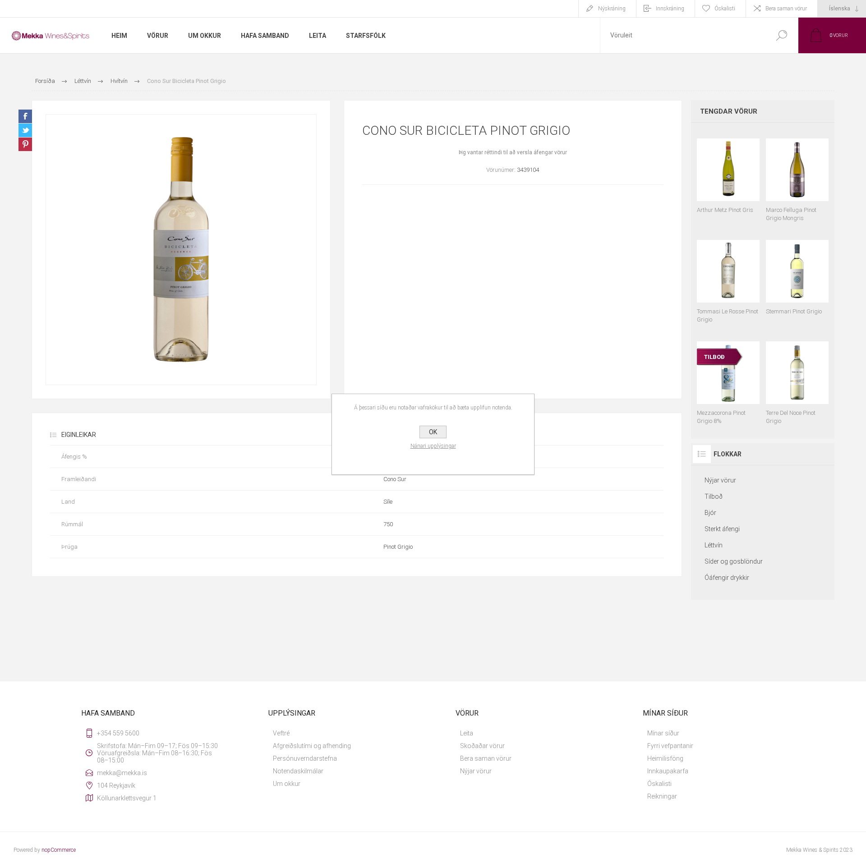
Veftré (281, 733)
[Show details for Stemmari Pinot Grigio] (797, 277)
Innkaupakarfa (667, 771)
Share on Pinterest (25, 144)
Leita (466, 733)
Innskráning (670, 8)
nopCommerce (58, 850)
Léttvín (714, 545)
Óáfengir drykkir (727, 577)
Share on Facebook (25, 116)
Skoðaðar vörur (482, 745)
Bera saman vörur (786, 8)
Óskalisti (659, 783)
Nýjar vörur (720, 480)
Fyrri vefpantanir (670, 745)
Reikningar (662, 796)
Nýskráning (612, 8)
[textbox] (682, 35)
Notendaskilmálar (298, 771)
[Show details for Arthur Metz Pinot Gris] (728, 175)
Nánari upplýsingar (433, 446)
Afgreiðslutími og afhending (312, 745)
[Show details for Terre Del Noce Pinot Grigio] (797, 378)
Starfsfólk (366, 35)
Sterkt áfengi (722, 529)
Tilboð (714, 496)
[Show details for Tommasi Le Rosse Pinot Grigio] (728, 277)
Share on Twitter (25, 130)
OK (433, 432)
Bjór (710, 512)
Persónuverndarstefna (305, 758)
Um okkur (286, 783)
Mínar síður (663, 733)
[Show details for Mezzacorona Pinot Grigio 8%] (728, 378)
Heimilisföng (665, 758)
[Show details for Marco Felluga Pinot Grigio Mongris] (797, 175)
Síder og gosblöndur (734, 561)
